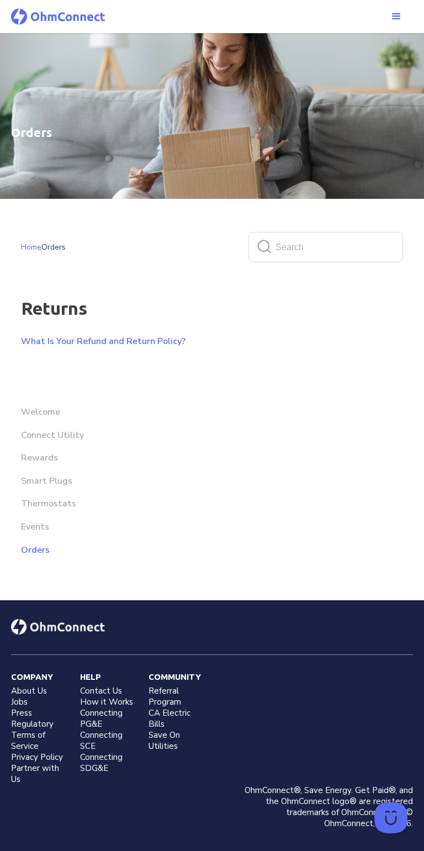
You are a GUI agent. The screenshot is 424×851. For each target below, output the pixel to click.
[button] (396, 16)
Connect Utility (52, 435)
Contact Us (101, 690)
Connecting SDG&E (101, 763)
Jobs (19, 701)
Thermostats (48, 504)
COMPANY (32, 676)
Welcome (40, 412)
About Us (29, 690)
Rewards (39, 458)
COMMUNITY (175, 676)
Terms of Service (28, 741)
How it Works (106, 701)
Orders (35, 550)
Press (21, 712)
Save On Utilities (164, 741)
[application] (391, 818)
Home (31, 247)
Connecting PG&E (101, 718)
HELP (90, 676)
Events (35, 527)
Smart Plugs (46, 481)
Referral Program (165, 696)
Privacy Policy (37, 757)
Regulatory (32, 724)
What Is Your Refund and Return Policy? (103, 341)
